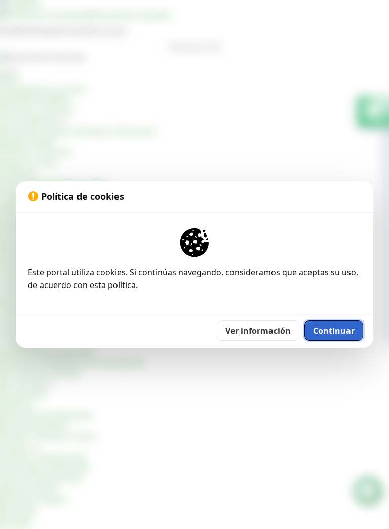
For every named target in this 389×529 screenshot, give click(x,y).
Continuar (334, 330)
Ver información (258, 330)
